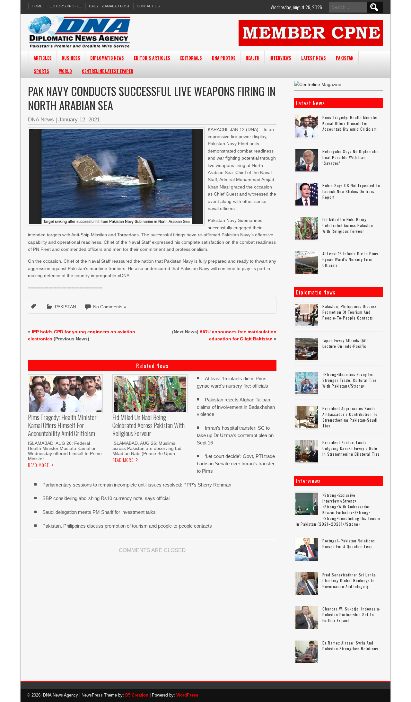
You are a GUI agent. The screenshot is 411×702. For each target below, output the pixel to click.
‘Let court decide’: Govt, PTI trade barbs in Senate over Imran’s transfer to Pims (236, 463)
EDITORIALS (191, 58)
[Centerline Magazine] (317, 84)
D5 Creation (136, 695)
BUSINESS (71, 58)
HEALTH (252, 58)
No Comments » (109, 306)
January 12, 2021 (79, 120)
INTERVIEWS (280, 58)
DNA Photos (224, 58)
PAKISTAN (345, 58)
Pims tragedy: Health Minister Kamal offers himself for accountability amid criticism (350, 123)
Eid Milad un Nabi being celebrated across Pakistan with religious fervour (347, 225)
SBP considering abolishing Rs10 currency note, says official (106, 498)
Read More (38, 465)
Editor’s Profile (65, 6)
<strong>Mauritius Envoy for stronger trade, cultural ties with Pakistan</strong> (349, 380)
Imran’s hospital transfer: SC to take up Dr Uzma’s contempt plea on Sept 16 (235, 435)
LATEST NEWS (313, 58)
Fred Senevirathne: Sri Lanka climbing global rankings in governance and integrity (349, 580)
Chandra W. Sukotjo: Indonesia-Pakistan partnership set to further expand (351, 614)
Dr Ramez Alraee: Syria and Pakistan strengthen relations (350, 645)
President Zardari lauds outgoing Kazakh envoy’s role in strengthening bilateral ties (351, 448)
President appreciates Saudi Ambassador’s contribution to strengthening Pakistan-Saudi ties (350, 417)
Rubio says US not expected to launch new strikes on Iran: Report (351, 191)
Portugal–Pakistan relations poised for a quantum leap (348, 543)
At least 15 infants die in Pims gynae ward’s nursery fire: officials (350, 259)
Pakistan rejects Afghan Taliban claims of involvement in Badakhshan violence (236, 407)
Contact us (148, 6)
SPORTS (41, 71)
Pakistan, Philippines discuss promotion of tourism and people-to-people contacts (127, 526)
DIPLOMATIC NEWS (107, 58)
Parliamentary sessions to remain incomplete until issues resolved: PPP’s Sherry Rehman (136, 484)
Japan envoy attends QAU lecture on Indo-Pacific (345, 343)
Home (37, 6)
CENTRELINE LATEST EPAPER (107, 71)
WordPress (187, 695)
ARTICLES (43, 58)
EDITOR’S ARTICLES (152, 58)
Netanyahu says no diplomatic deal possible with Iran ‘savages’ (350, 157)
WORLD (65, 71)
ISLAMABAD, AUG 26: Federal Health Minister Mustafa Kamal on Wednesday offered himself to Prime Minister (65, 451)
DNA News (41, 120)
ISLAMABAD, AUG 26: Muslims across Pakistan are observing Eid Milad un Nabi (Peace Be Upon (146, 448)
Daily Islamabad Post (109, 6)
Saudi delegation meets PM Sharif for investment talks (99, 512)
